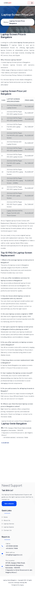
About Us (7, 520)
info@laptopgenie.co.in (14, 555)
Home (6, 22)
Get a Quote (9, 504)
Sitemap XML (23, 582)
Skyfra (22, 585)
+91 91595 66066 (12, 546)
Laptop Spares (9, 527)
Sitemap (16, 582)
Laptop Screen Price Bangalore (17, 22)
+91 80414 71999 (12, 548)
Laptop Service (9, 524)
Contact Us (7, 530)
